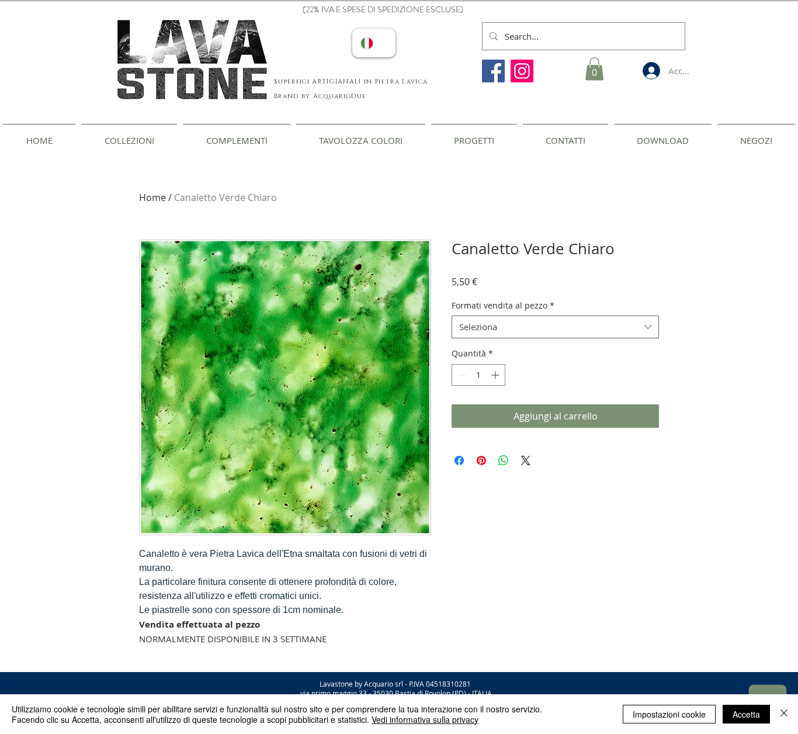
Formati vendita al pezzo (503, 305)
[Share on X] (526, 460)
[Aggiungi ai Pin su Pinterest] (481, 460)
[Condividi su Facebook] (459, 460)
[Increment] (496, 375)
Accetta (746, 714)
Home (152, 197)
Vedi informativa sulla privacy (425, 719)
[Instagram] (522, 71)
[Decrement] (460, 375)
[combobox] (555, 327)
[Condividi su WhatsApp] (504, 460)
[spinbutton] (478, 375)
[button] (594, 68)
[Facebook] (493, 71)
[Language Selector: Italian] (373, 43)
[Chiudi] (784, 714)
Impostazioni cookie (669, 714)
